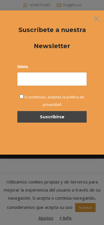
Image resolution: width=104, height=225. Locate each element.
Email (23, 66)
